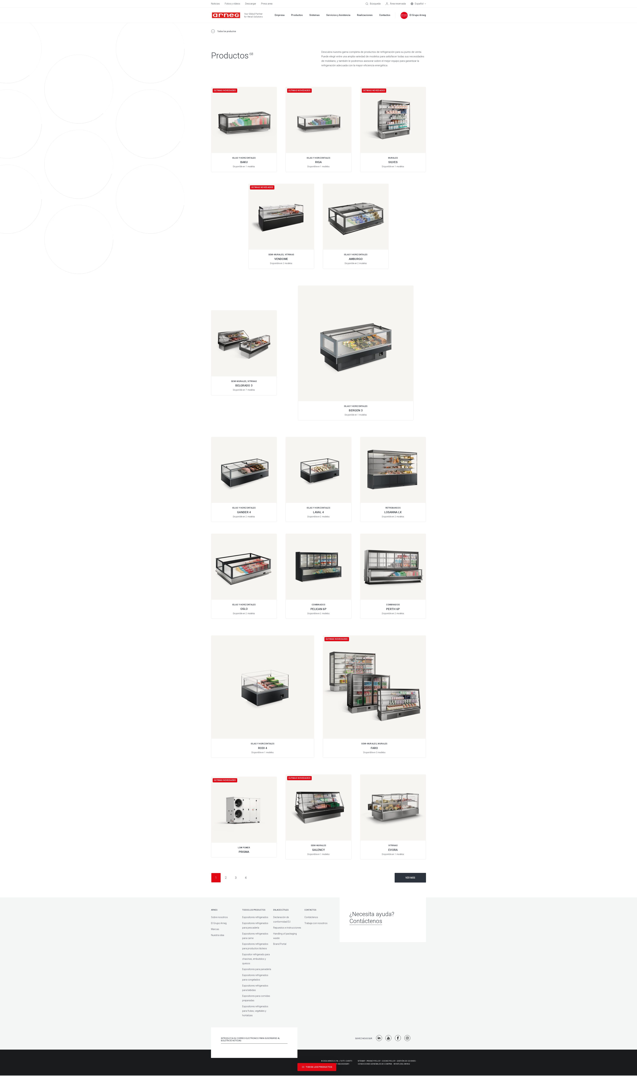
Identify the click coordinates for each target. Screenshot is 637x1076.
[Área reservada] (396, 4)
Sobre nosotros (219, 917)
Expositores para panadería (256, 969)
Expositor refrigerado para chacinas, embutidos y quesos (256, 959)
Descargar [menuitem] (250, 3)
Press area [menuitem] (266, 3)
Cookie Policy (388, 1061)
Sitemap (361, 1061)
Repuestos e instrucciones (287, 927)
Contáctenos (311, 917)
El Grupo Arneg (219, 923)
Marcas (215, 929)
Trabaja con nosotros (315, 923)
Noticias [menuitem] (215, 3)
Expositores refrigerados (255, 917)
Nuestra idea (217, 935)
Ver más (410, 877)
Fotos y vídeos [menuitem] (232, 3)
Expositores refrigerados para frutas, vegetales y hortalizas (255, 1011)
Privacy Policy (374, 1061)
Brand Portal (279, 944)
